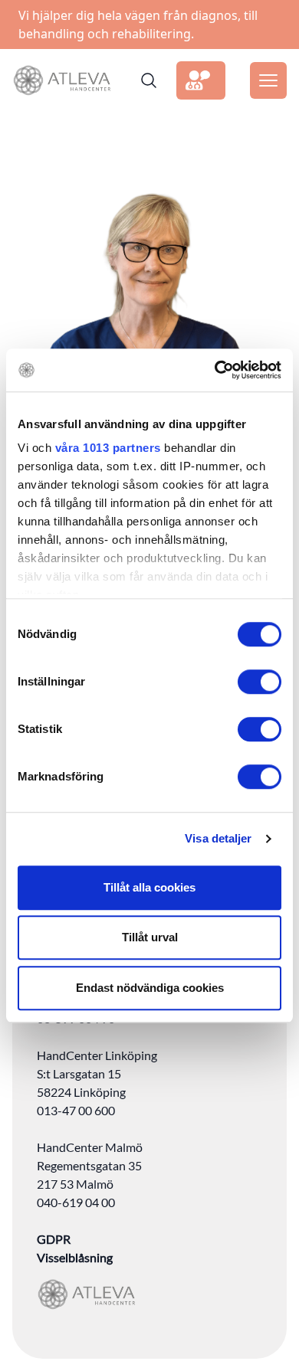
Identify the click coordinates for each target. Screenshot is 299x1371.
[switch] (259, 681)
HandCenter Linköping (97, 1055)
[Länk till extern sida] (200, 80)
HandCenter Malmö (90, 1147)
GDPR (54, 1239)
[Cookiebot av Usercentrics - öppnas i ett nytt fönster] (215, 370)
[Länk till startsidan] (61, 80)
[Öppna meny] (268, 80)
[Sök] (149, 80)
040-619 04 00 (76, 1202)
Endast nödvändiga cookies (150, 987)
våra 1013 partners (108, 447)
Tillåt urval (150, 937)
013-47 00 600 (76, 1110)
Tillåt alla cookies (150, 887)
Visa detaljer (218, 838)
